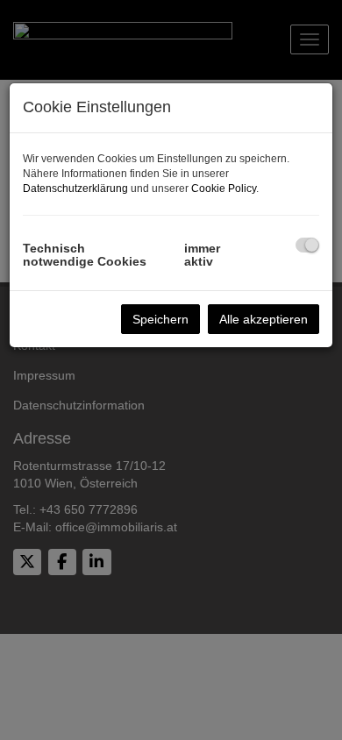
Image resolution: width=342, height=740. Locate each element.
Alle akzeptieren (263, 319)
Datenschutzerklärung (75, 188)
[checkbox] (307, 245)
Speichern (160, 319)
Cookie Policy (223, 188)
